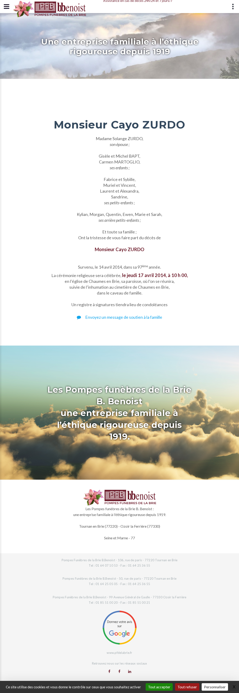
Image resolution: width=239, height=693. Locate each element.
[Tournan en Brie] (109, 671)
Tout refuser (187, 687)
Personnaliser (215, 687)
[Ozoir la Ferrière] (119, 671)
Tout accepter (159, 687)
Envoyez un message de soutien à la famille (123, 317)
